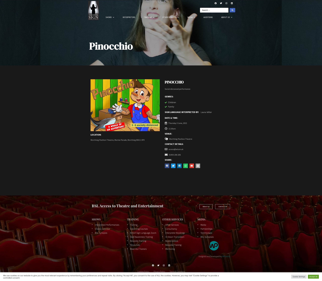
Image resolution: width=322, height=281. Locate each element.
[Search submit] (232, 10)
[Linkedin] (169, 265)
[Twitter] (221, 3)
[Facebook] (216, 3)
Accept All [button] (313, 277)
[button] (167, 166)
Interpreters (129, 17)
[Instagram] (226, 3)
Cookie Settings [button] (299, 277)
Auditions (208, 17)
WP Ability (226, 256)
